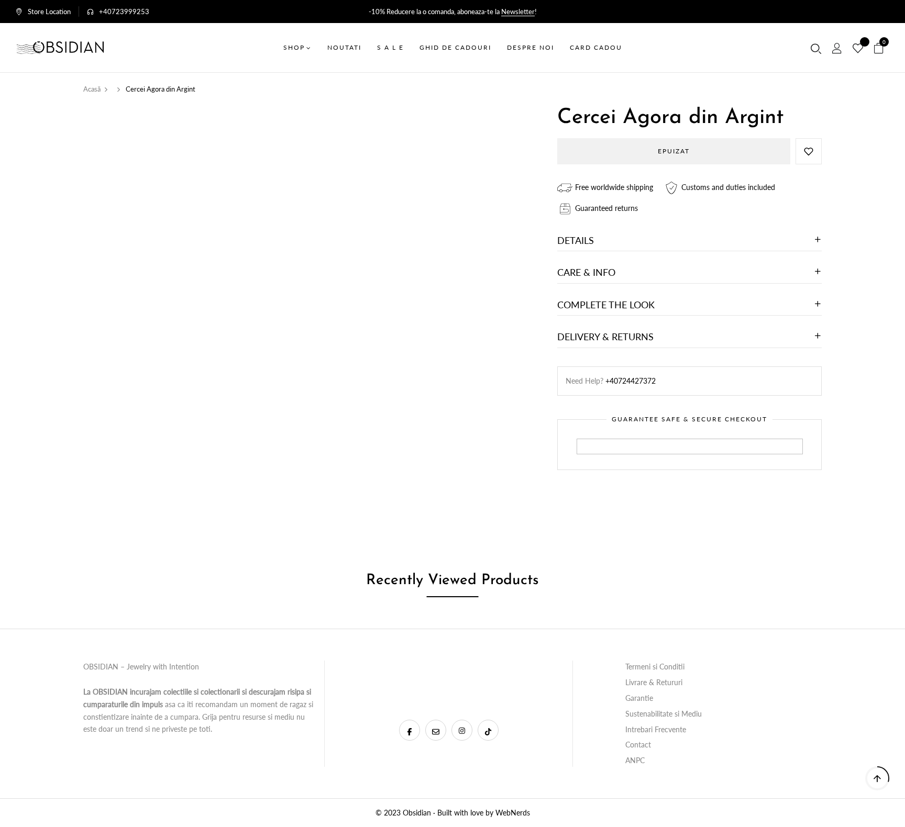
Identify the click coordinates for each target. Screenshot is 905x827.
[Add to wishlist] (809, 151)
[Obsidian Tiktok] (488, 730)
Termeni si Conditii (655, 666)
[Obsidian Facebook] (409, 730)
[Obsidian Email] (435, 730)
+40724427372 (630, 380)
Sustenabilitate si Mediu (663, 713)
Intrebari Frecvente (655, 729)
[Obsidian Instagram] (461, 730)
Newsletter (518, 11)
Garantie (639, 698)
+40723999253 (124, 11)
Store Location (49, 11)
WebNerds (512, 812)
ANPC (635, 760)
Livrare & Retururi (653, 682)
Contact (638, 744)
